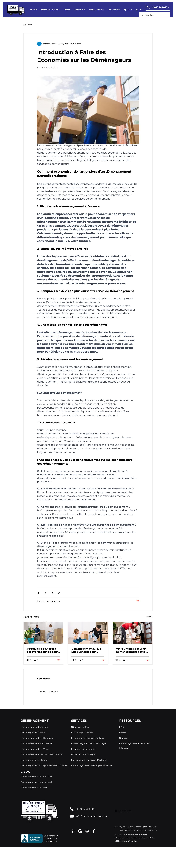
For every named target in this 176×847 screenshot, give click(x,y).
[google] (80, 831)
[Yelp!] (73, 831)
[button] (50, 9)
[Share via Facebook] (38, 592)
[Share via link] (58, 592)
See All (149, 616)
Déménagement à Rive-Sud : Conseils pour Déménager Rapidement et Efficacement (87, 650)
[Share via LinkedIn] (52, 592)
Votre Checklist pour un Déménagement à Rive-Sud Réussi (131, 650)
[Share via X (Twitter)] (45, 592)
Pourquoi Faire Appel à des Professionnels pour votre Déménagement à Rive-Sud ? (42, 650)
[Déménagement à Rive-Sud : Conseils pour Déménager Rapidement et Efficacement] (88, 633)
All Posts (27, 25)
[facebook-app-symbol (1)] (94, 831)
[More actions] (137, 43)
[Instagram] (87, 831)
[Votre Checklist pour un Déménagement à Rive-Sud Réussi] (132, 633)
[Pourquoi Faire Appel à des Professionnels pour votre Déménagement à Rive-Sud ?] (43, 633)
